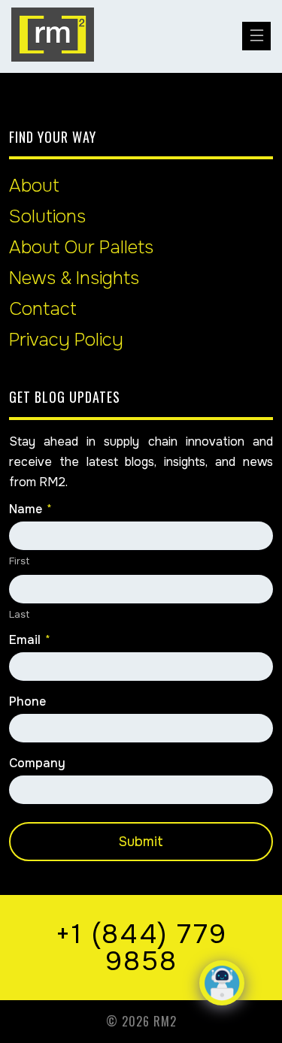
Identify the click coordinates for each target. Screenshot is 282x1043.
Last (19, 614)
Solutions (47, 216)
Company (37, 763)
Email (29, 640)
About (34, 185)
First (19, 561)
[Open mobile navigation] (256, 36)
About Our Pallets (81, 247)
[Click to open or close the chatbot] (221, 982)
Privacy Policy (66, 339)
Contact (43, 309)
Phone (27, 702)
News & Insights (74, 278)
